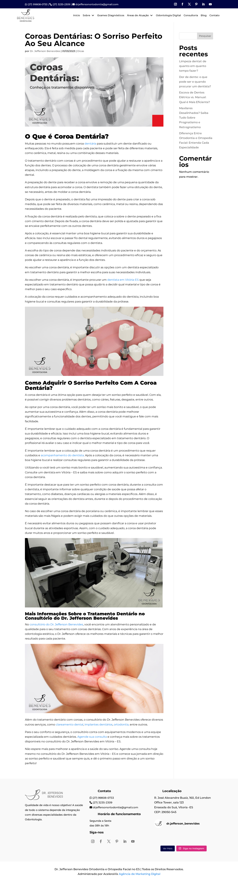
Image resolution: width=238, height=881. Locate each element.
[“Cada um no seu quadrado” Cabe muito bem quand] (183, 837)
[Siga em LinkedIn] (203, 4)
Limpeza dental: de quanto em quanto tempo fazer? (192, 66)
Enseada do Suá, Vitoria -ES (173, 807)
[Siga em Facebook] (182, 4)
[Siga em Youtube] (210, 4)
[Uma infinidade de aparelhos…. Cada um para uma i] (163, 837)
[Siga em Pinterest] (196, 4)
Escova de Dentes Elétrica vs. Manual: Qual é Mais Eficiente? (194, 97)
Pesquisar (205, 35)
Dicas (80, 51)
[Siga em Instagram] (175, 4)
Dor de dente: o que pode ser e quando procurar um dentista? (195, 81)
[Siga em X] (189, 4)
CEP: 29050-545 (165, 812)
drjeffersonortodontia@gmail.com (96, 4)
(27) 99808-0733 (37, 4)
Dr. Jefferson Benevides (45, 51)
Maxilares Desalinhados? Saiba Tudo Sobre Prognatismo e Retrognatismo (193, 118)
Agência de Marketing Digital (139, 874)
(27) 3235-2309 (61, 4)
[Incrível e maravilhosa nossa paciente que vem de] (204, 837)
